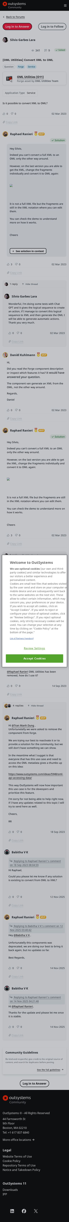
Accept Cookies (35, 658)
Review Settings (34, 648)
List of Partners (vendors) (22, 638)
